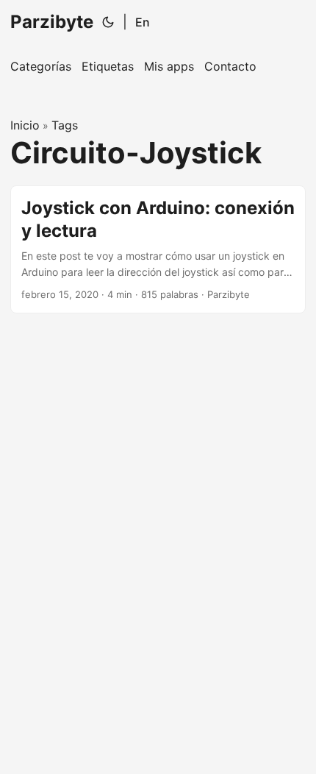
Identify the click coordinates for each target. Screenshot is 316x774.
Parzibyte (51, 21)
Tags (64, 125)
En (142, 22)
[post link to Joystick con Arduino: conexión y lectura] (158, 249)
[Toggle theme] (108, 22)
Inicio (25, 125)
